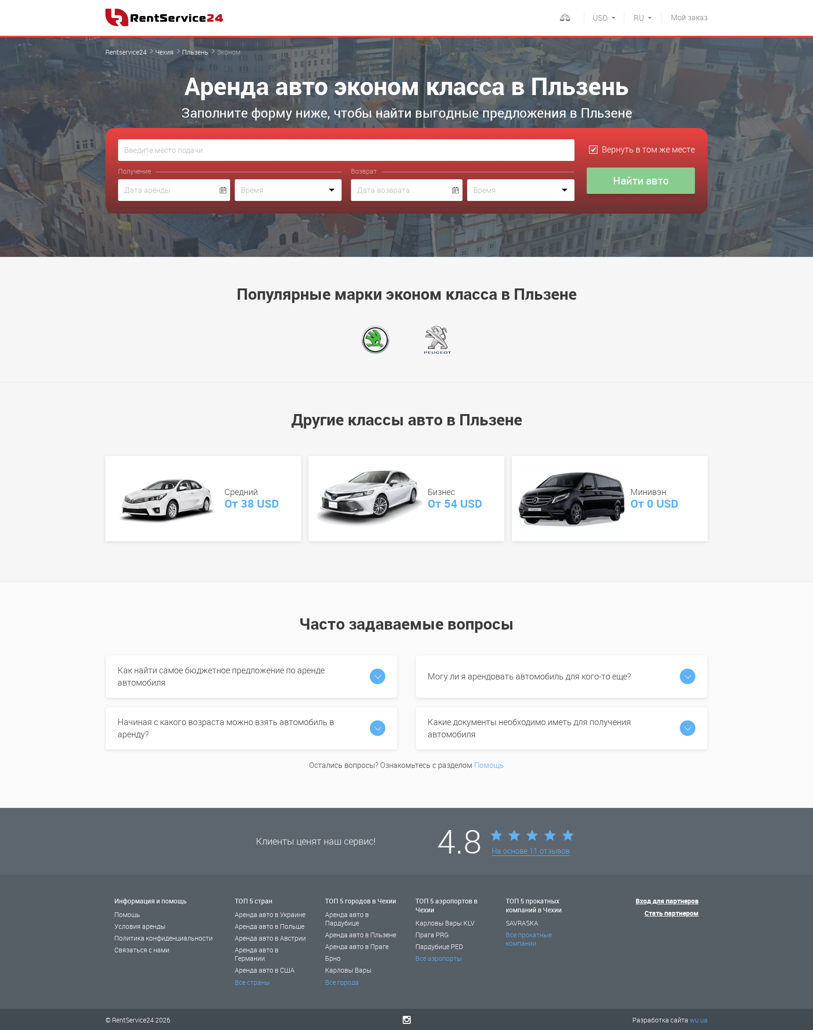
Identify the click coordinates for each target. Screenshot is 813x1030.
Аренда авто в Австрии (270, 938)
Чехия (164, 52)
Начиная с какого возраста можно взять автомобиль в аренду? (226, 728)
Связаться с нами (141, 949)
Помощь (489, 765)
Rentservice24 (126, 52)
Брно (333, 958)
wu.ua (699, 1019)
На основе (531, 851)
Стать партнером (672, 913)
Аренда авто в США (265, 970)
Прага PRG (432, 934)
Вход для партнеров (667, 900)
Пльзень (195, 52)
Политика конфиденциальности (163, 938)
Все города (342, 982)
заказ (689, 17)
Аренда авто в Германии (257, 954)
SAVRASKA (522, 922)
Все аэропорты (438, 958)
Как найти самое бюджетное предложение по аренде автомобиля (221, 676)
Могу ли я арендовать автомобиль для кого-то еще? (529, 676)
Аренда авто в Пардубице (347, 918)
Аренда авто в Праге (357, 946)
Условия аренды (140, 926)
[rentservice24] (164, 17)
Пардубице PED (439, 946)
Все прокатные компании (529, 939)
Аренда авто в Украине (270, 914)
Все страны (252, 982)
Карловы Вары (348, 970)
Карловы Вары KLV (445, 922)
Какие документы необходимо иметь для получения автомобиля (529, 728)
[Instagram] (407, 1019)
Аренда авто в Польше (269, 926)
